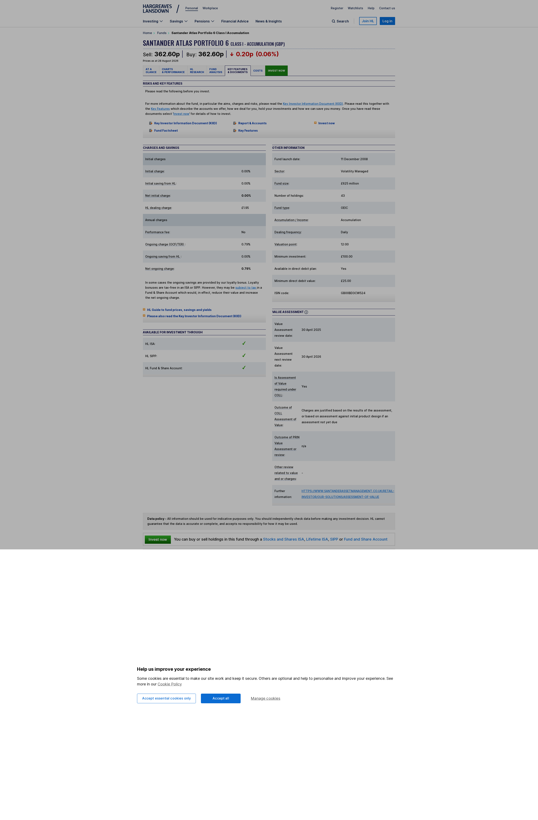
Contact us (387, 8)
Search (343, 21)
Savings (176, 21)
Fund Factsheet (166, 130)
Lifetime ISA (316, 539)
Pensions (202, 21)
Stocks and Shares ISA (283, 539)
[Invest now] (158, 539)
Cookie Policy (170, 684)
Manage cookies (265, 698)
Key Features (160, 108)
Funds (161, 33)
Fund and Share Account (366, 539)
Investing (150, 21)
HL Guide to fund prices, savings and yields (179, 310)
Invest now (276, 70)
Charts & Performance (173, 71)
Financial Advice (235, 21)
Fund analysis (215, 71)
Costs (257, 70)
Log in (387, 21)
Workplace (210, 8)
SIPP (334, 539)
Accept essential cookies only (166, 698)
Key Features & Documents (238, 71)
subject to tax (246, 287)
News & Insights (269, 21)
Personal (191, 8)
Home (147, 33)
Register (337, 8)
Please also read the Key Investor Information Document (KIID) (194, 316)
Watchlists (355, 8)
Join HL (368, 21)
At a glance (151, 71)
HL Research (197, 71)
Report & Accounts (252, 123)
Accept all (220, 698)
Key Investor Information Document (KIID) (313, 103)
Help (371, 8)
